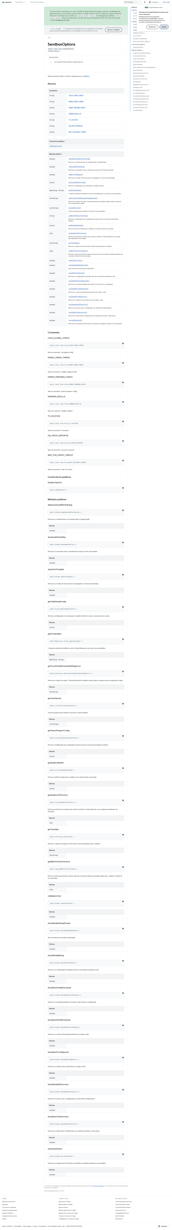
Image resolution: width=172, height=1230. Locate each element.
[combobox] (133, 2)
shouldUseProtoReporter (77, 297)
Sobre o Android (7, 1226)
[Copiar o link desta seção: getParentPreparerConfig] (71, 731)
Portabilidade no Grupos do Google (69, 1219)
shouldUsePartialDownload (78, 289)
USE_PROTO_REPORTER (76, 126)
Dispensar (152, 27)
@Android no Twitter (64, 1201)
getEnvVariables (74, 190)
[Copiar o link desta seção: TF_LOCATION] (62, 416)
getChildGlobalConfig (76, 182)
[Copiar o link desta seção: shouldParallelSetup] (66, 956)
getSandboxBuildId (75, 225)
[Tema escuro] (123, 343)
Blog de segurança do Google (67, 1210)
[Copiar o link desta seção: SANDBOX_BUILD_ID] (67, 397)
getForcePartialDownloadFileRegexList (82, 198)
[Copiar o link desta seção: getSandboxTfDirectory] (69, 795)
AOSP (49, 38)
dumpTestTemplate (75, 174)
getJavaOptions (74, 208)
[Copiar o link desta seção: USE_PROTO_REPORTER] (70, 436)
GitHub (4, 1219)
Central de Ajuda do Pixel (122, 1204)
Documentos (19, 2)
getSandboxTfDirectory (77, 233)
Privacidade (42, 1226)
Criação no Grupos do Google (67, 1216)
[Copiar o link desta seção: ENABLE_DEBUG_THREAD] (71, 358)
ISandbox (86, 76)
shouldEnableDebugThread (77, 265)
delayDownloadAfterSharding (79, 159)
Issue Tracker (119, 1219)
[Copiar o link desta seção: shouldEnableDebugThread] (72, 923)
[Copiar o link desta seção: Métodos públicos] (68, 500)
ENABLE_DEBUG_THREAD (76, 101)
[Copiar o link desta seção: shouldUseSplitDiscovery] (70, 1085)
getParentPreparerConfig (77, 216)
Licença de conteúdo (98, 1186)
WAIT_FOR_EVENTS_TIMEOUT (77, 132)
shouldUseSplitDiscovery (77, 305)
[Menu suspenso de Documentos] (25, 2)
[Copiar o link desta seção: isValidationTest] (63, 896)
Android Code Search (37, 2)
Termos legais (27, 1226)
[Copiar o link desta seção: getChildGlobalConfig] (68, 602)
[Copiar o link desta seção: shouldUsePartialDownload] (72, 1020)
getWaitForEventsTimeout (77, 251)
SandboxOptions (55, 146)
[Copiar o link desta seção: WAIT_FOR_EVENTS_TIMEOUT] (75, 455)
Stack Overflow (119, 1216)
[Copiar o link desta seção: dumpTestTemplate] (66, 569)
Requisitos (5, 1204)
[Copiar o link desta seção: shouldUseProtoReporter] (71, 1052)
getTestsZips (73, 243)
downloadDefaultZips (76, 167)
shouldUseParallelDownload (78, 281)
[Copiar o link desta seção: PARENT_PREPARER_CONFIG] (74, 377)
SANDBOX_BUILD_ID (75, 114)
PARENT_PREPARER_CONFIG (77, 108)
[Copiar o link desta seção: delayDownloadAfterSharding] (74, 505)
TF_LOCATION (73, 120)
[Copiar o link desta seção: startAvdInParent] (64, 1149)
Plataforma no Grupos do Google (68, 1213)
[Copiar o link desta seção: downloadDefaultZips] (67, 537)
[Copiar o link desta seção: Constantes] (61, 333)
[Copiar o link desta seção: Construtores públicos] (73, 477)
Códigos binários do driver (9, 1216)
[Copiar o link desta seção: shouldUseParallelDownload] (72, 988)
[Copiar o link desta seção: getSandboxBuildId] (65, 763)
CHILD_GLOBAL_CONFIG (76, 95)
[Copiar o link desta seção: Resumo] (58, 84)
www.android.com (120, 1210)
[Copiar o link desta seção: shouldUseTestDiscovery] (70, 1117)
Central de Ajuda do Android (123, 1201)
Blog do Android (63, 1207)
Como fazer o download (9, 1207)
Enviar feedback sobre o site (56, 1226)
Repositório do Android (8, 1201)
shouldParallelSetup (76, 273)
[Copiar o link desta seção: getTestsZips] (60, 830)
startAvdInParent (75, 320)
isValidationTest (75, 260)
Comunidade (17, 1226)
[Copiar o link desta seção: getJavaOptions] (63, 698)
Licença (35, 1226)
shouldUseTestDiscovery (77, 312)
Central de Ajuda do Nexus (123, 1207)
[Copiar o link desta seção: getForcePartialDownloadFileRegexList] (82, 666)
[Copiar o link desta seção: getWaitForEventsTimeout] (72, 862)
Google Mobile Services (122, 1213)
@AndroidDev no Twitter (66, 1204)
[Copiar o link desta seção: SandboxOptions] (63, 483)
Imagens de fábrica (7, 1213)
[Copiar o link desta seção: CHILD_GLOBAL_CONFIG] (71, 338)
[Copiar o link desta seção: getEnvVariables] (63, 634)
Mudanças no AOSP (62, 20)
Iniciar (164, 27)
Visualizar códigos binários (9, 1210)
